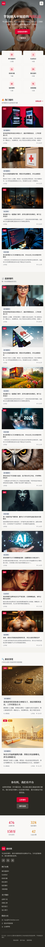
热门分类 (5, 866)
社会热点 (5, 875)
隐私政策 (15, 940)
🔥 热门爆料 (7, 99)
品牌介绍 (5, 899)
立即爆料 (22, 799)
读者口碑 (5, 903)
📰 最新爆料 (7, 278)
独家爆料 (5, 885)
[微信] (8, 860)
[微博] (3, 860)
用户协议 (22, 940)
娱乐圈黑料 (5, 871)
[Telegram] (12, 860)
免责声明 (29, 940)
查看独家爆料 (22, 31)
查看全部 (38, 101)
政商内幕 (5, 878)
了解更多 (22, 38)
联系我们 (5, 906)
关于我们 (5, 895)
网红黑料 (5, 882)
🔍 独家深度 (7, 659)
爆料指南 (22, 806)
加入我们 (5, 910)
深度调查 (5, 889)
